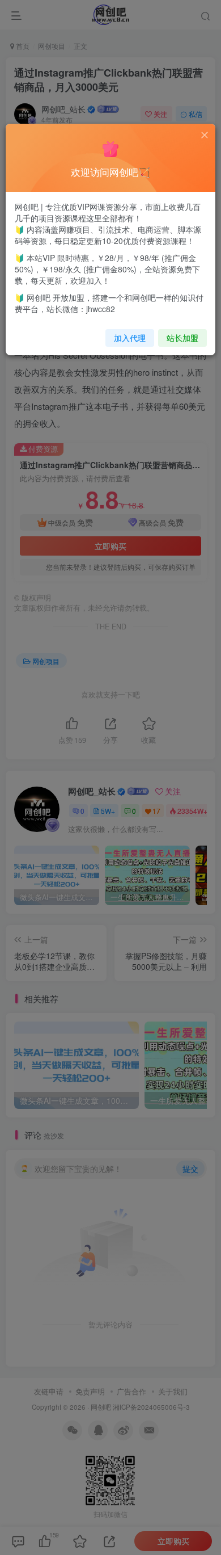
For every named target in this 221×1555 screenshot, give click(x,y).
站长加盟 (182, 337)
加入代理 (130, 337)
